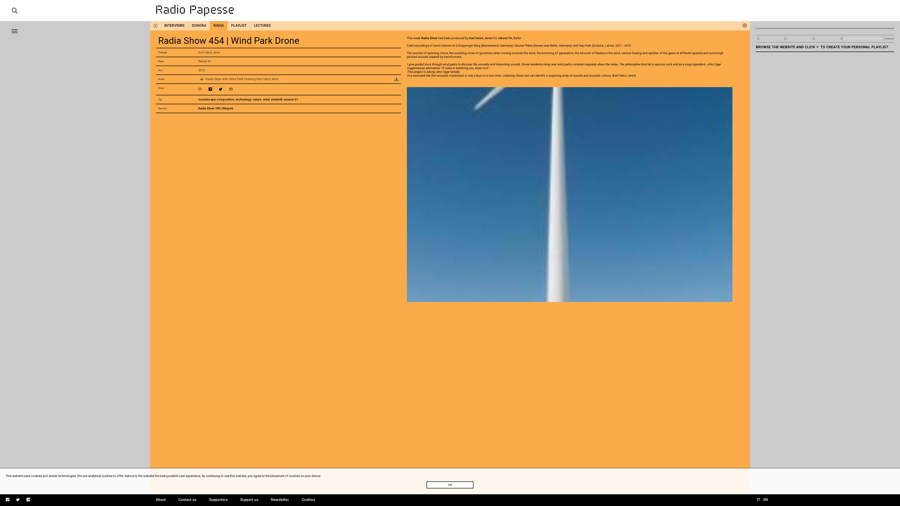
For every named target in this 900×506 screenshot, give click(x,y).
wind (266, 99)
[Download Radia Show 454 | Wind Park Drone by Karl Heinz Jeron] (396, 79)
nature (257, 99)
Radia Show (429, 38)
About (161, 500)
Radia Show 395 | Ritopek (215, 108)
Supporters (218, 500)
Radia (219, 25)
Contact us (187, 500)
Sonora (199, 25)
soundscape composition (216, 99)
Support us (249, 500)
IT (758, 500)
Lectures (262, 25)
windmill (276, 99)
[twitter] (220, 89)
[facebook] (210, 89)
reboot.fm (505, 38)
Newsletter (280, 500)
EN (765, 500)
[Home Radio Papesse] (450, 10)
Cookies (308, 500)
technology (243, 99)
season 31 (291, 99)
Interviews (174, 25)
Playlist (239, 25)
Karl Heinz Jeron (480, 38)
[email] (231, 89)
